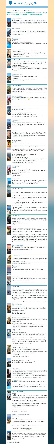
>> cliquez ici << (14, 393)
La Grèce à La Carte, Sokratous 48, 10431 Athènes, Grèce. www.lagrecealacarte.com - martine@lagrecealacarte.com (13, 442)
